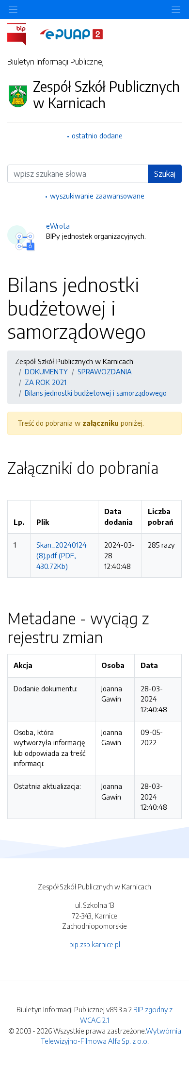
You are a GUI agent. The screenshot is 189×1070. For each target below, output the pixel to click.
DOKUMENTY (46, 371)
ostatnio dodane (97, 135)
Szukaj (164, 174)
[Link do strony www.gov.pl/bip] (22, 33)
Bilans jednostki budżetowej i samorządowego (96, 392)
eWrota (58, 225)
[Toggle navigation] (176, 9)
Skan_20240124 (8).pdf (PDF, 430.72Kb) (61, 555)
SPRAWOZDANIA (105, 371)
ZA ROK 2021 (45, 382)
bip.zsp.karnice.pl (94, 944)
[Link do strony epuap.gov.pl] (71, 33)
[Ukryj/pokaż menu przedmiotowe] (13, 9)
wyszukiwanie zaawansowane (97, 195)
